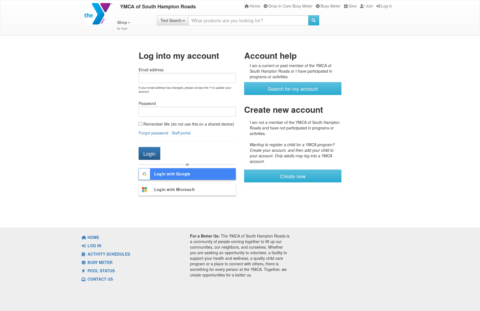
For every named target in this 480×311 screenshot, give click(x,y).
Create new (293, 176)
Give (353, 6)
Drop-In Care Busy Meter (290, 6)
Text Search (172, 20)
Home (255, 6)
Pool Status (100, 270)
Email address (151, 69)
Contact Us (99, 279)
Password (147, 103)
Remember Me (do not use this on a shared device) (188, 124)
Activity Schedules (108, 254)
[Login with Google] (187, 181)
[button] (123, 25)
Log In (93, 245)
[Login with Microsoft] (187, 196)
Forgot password (153, 133)
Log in (386, 6)
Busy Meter (331, 6)
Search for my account (293, 88)
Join (369, 6)
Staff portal (181, 133)
